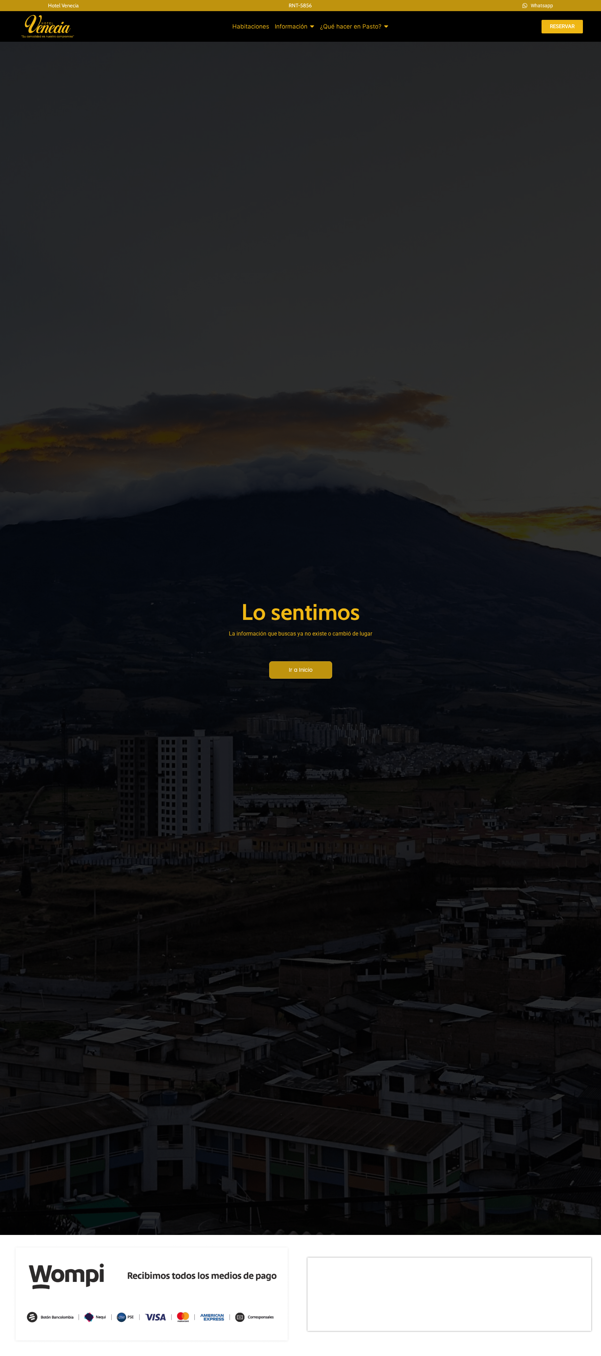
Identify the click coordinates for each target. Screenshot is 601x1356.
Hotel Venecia (63, 5)
